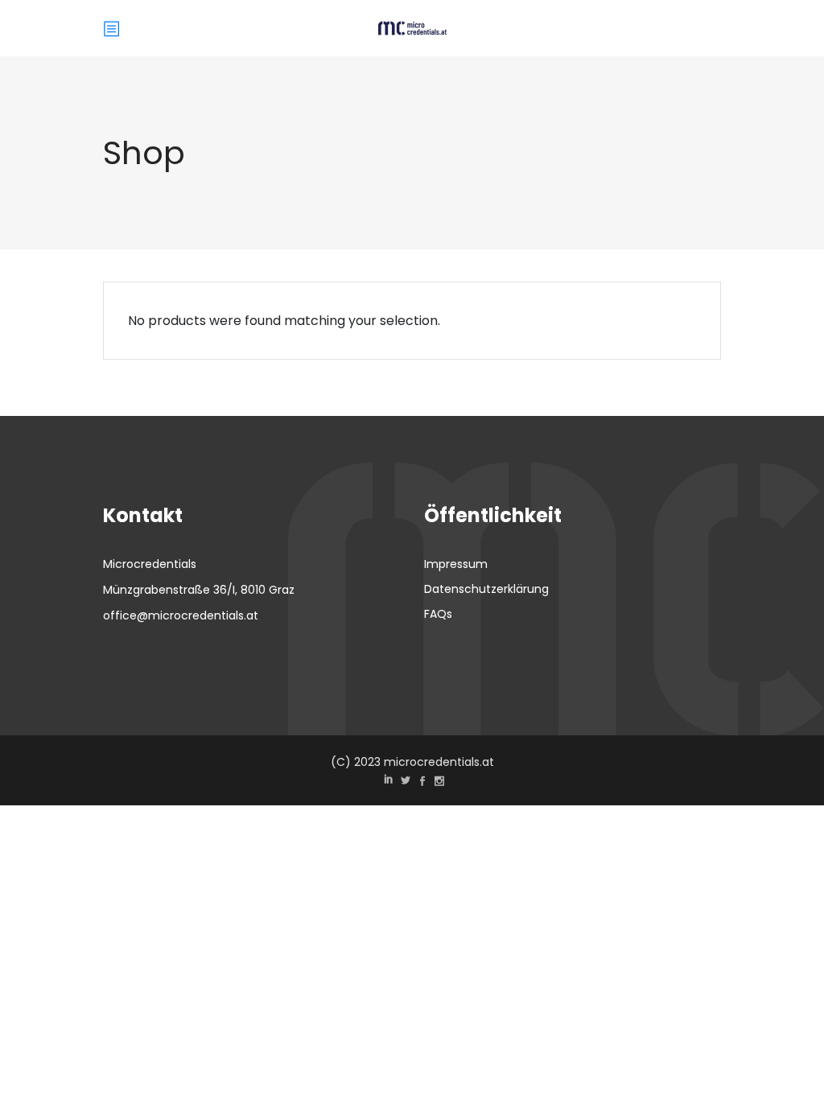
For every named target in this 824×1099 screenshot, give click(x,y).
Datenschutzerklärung (486, 589)
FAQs (438, 614)
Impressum (456, 564)
